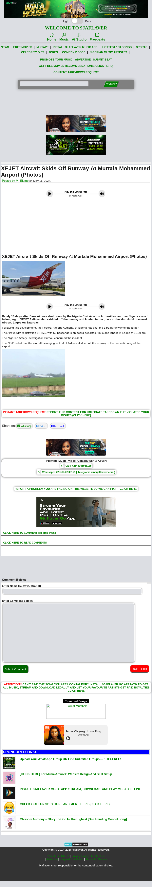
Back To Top (139, 668)
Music (64, 39)
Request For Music (72, 859)
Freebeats (97, 39)
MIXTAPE (42, 47)
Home (51, 39)
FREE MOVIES (22, 47)
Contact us (97, 856)
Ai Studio (79, 39)
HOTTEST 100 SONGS (117, 47)
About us (54, 856)
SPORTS (141, 47)
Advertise (52, 859)
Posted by (9, 180)
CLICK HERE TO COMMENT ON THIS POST (29, 532)
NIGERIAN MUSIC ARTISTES (108, 52)
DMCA (65, 856)
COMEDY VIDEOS (73, 52)
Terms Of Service (96, 859)
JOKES (53, 52)
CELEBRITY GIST (32, 52)
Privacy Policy (80, 856)
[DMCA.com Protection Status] (76, 845)
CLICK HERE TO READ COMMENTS (24, 542)
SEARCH (111, 84)
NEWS (5, 47)
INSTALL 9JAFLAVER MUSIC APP (75, 47)
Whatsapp (25, 426)
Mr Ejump (22, 180)
